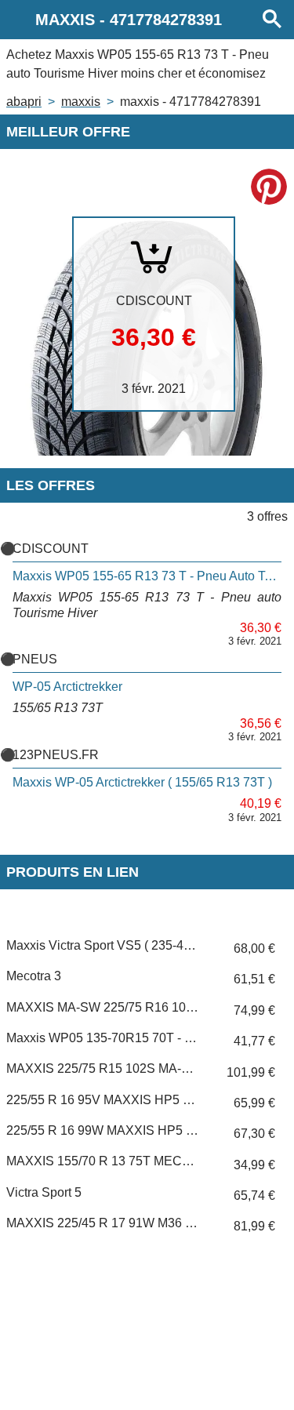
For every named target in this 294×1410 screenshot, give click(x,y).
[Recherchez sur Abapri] (272, 19)
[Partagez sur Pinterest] (269, 186)
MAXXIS (80, 101)
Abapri (24, 101)
